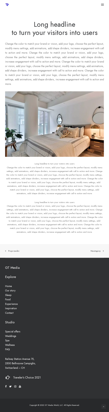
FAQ (7, 349)
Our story (10, 290)
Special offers (12, 331)
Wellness (10, 345)
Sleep (8, 295)
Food (8, 299)
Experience (11, 304)
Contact (9, 313)
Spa (7, 340)
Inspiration (11, 308)
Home (8, 286)
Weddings (10, 336)
